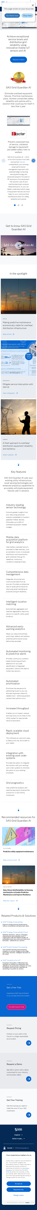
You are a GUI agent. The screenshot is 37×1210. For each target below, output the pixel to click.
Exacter (22, 162)
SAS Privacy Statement (12, 1202)
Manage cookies (18, 1195)
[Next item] (33, 160)
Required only (18, 1190)
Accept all (18, 1184)
